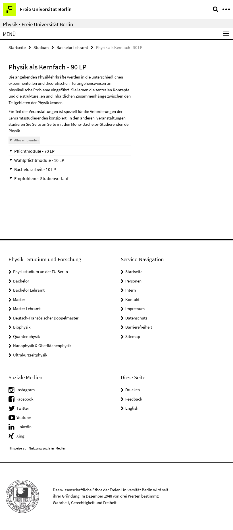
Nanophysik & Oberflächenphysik (42, 345)
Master (19, 299)
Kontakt (132, 299)
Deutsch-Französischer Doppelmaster (45, 318)
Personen (133, 281)
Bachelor (21, 281)
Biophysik (21, 327)
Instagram (25, 389)
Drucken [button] (132, 389)
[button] (70, 151)
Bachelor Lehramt (72, 47)
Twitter (22, 408)
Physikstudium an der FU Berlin (40, 271)
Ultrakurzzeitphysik (30, 355)
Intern (130, 290)
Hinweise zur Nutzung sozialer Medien (37, 448)
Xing (20, 436)
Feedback (133, 399)
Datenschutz (136, 318)
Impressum (135, 308)
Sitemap (132, 336)
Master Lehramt (27, 308)
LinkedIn (24, 426)
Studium (41, 47)
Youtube (23, 417)
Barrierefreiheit (138, 327)
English (131, 408)
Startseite (17, 47)
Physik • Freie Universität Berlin (38, 24)
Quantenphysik (26, 336)
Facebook (24, 399)
